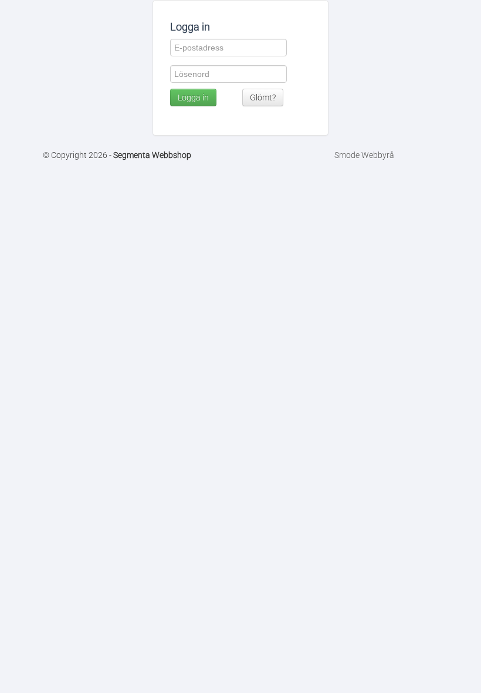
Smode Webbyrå (364, 155)
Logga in (193, 97)
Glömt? (263, 97)
